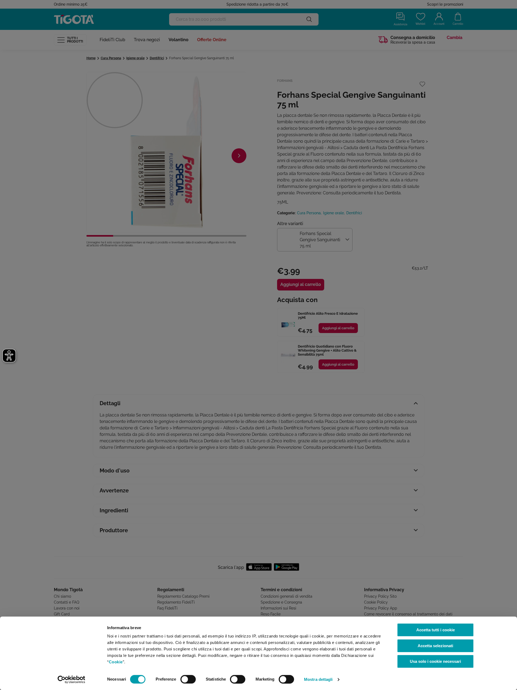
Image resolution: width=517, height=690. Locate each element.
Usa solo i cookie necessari (435, 661)
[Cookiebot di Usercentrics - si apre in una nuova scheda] (71, 679)
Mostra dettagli (318, 679)
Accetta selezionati (435, 645)
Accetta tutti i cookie (435, 630)
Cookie (116, 662)
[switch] (188, 679)
